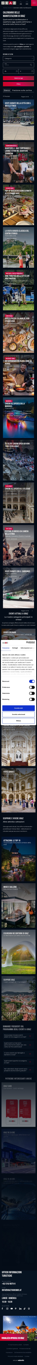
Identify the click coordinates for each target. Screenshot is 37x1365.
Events (27, 4)
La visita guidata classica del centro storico (17, 232)
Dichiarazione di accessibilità (22, 1352)
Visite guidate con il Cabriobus (17, 571)
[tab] (7, 90)
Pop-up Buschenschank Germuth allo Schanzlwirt (18, 192)
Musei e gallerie (10, 887)
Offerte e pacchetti (11, 1225)
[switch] (32, 687)
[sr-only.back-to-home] (9, 3)
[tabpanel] (18, 354)
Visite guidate (9, 771)
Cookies (27, 1356)
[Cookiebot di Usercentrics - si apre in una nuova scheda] (26, 642)
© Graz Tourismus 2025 (15, 1344)
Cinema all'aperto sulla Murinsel (15, 405)
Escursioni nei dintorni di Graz (16, 933)
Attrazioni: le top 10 (11, 840)
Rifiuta (18, 721)
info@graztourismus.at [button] (12, 1290)
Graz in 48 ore (9, 1179)
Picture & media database (15, 1356)
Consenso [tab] (5, 648)
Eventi (10, 8)
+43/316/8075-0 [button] (8, 1283)
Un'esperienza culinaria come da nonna (18, 362)
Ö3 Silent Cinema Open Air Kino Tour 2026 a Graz (17, 445)
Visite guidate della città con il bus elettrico (18, 104)
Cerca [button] (21, 4)
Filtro (18, 84)
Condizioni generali (12, 1348)
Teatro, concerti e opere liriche (16, 725)
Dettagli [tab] (15, 648)
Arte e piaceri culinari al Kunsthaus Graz (17, 319)
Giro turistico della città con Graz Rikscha (17, 277)
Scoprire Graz (9, 979)
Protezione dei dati (25, 1348)
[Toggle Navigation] (34, 3)
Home (5, 8)
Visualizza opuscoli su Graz (13, 1338)
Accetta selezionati (18, 714)
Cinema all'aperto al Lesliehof (17, 488)
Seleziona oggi (18, 78)
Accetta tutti (18, 708)
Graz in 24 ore (9, 1132)
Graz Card (7, 1086)
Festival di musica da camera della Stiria (17, 532)
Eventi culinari (9, 632)
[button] (3, 1308)
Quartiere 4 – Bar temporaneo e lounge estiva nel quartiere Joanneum (18, 151)
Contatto (26, 1344)
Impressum (9, 1352)
